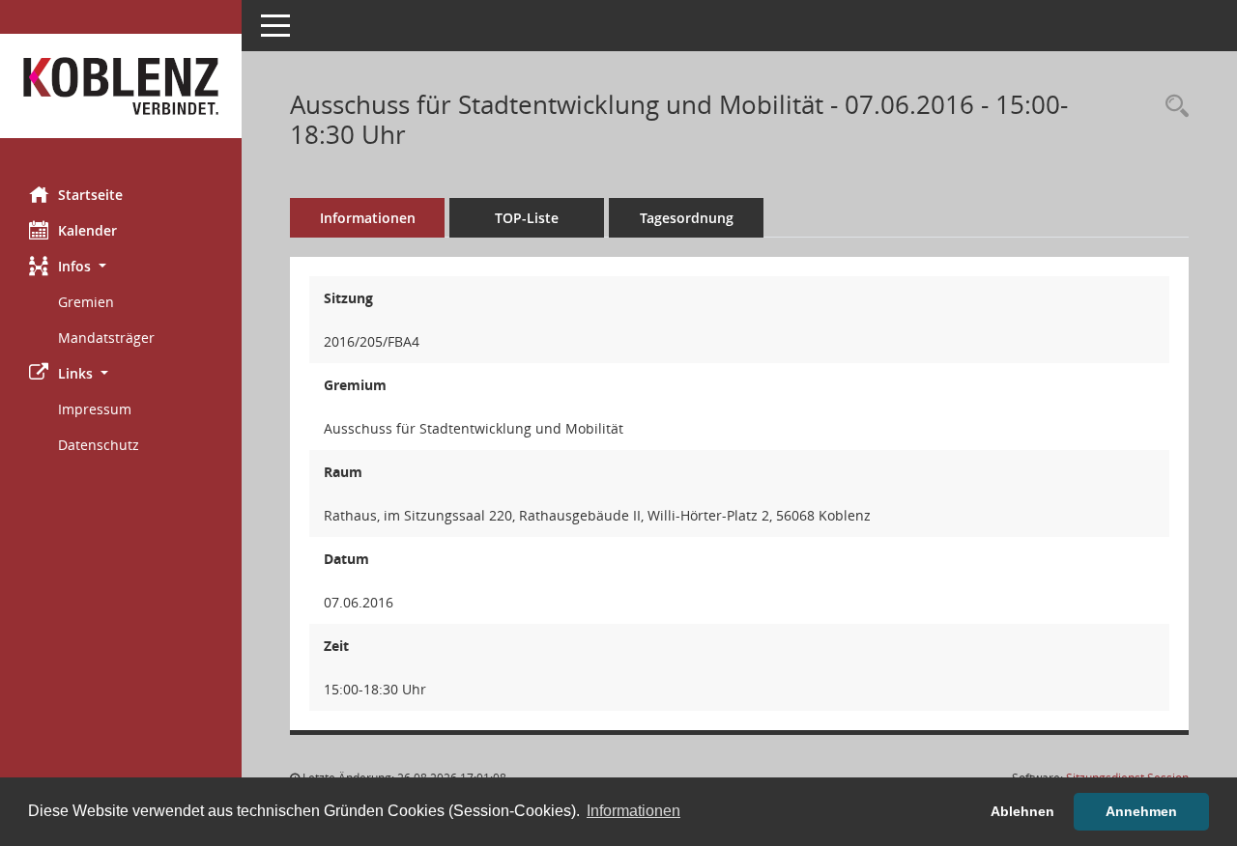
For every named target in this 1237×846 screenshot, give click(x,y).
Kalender (87, 230)
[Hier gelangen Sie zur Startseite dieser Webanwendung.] (121, 86)
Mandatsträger (106, 337)
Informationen (368, 218)
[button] (121, 266)
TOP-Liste (527, 218)
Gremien (86, 302)
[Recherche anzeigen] (1172, 107)
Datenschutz (98, 445)
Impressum (94, 409)
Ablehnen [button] (1022, 811)
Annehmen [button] (1141, 811)
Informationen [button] (633, 811)
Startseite (90, 194)
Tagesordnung (687, 218)
